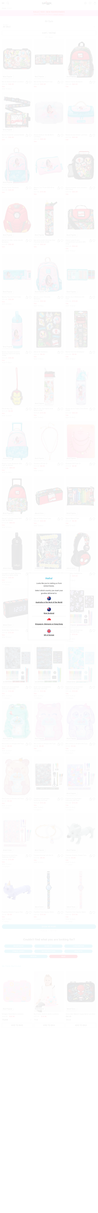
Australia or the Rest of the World (49, 602)
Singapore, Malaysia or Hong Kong (49, 624)
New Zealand (49, 613)
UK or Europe (49, 635)
